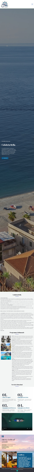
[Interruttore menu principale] (32, 4)
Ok (17, 470)
